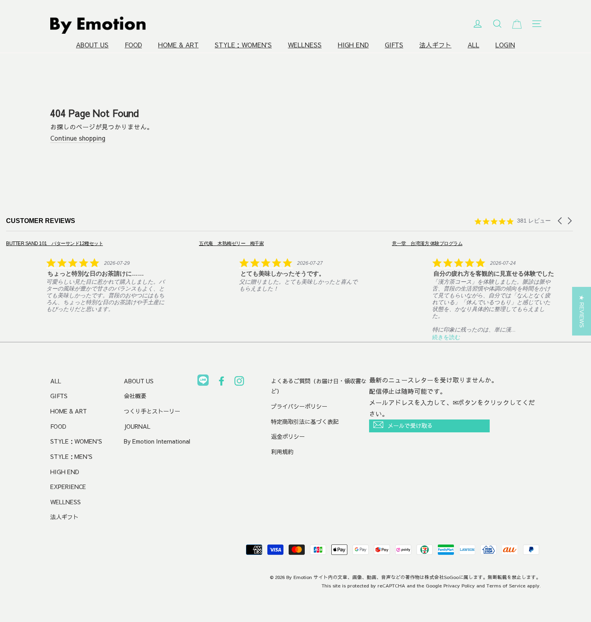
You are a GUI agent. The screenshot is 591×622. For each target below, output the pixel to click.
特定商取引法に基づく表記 (305, 421)
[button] (560, 220)
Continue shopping (77, 138)
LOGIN (505, 45)
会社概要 (135, 396)
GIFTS (394, 45)
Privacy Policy (459, 585)
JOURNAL (137, 426)
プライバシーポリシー (299, 406)
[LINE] (203, 381)
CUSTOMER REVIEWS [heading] (40, 220)
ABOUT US (92, 45)
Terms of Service (505, 585)
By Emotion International (157, 441)
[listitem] (87, 276)
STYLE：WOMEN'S (243, 45)
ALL (473, 45)
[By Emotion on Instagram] (239, 382)
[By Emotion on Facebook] (221, 382)
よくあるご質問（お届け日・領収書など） (319, 386)
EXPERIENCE (68, 487)
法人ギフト (435, 45)
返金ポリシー (288, 436)
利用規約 (282, 452)
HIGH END (353, 45)
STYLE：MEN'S (71, 456)
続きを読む (446, 337)
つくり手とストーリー (152, 411)
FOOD (133, 45)
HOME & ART (178, 45)
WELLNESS (305, 45)
